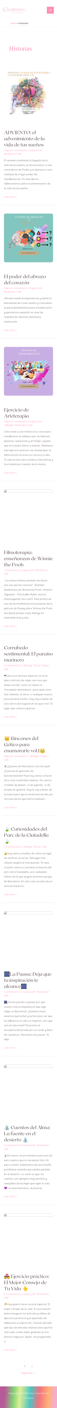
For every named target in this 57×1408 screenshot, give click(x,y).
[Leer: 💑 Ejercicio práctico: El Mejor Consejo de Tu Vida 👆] (28, 1237)
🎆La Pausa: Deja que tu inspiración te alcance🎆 (27, 980)
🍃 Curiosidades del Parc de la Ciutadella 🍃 (26, 835)
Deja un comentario (15, 150)
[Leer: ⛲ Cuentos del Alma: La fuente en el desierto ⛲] (28, 1088)
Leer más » (10, 196)
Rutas (37, 665)
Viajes (44, 665)
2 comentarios (12, 846)
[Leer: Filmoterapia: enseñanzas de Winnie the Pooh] (28, 513)
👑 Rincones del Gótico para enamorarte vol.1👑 (24, 744)
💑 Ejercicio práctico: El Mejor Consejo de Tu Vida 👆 (26, 1282)
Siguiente (28, 1373)
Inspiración (35, 150)
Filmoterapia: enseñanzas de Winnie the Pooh (28, 558)
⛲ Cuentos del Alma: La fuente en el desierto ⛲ (27, 1133)
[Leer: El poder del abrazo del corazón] (28, 237)
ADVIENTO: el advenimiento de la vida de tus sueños (24, 138)
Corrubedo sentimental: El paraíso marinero (28, 653)
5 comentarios (12, 665)
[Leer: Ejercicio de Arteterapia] (28, 371)
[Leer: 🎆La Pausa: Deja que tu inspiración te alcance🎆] (28, 935)
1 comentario (11, 570)
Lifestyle (9, 425)
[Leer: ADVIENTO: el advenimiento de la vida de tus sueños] (28, 93)
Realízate (9, 153)
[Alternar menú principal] (50, 10)
